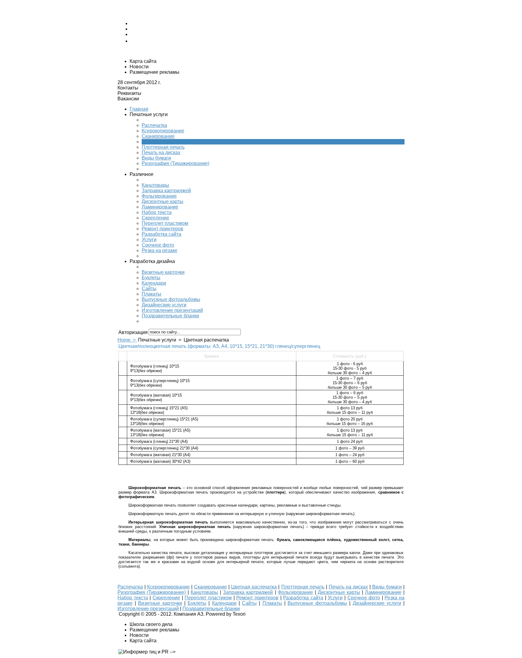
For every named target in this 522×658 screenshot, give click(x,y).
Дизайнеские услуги (164, 304)
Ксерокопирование (163, 130)
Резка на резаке (159, 250)
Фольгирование (159, 196)
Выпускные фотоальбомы (171, 299)
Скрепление (155, 217)
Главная (139, 109)
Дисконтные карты (162, 201)
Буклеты (151, 277)
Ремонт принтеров (162, 228)
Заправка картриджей (166, 190)
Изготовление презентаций (172, 310)
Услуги (149, 239)
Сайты (149, 288)
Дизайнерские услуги (377, 603)
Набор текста (157, 212)
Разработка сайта (161, 234)
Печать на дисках (161, 152)
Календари (154, 283)
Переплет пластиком (165, 223)
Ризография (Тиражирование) (175, 163)
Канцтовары (155, 185)
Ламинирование (160, 206)
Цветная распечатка (164, 141)
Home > (127, 339)
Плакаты (151, 294)
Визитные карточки (163, 272)
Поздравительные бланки (170, 315)
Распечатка (154, 125)
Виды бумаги (156, 157)
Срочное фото (158, 245)
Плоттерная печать (163, 147)
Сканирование (158, 136)
